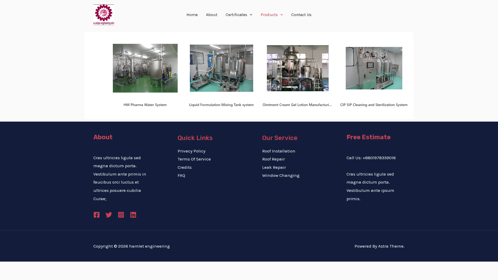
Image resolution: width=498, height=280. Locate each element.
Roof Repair (273, 159)
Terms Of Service (194, 159)
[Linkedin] (133, 215)
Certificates (236, 14)
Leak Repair (274, 167)
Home (192, 14)
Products (269, 14)
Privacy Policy (191, 150)
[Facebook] (96, 215)
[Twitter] (109, 215)
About (211, 14)
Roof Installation (278, 150)
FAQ (181, 175)
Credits (185, 167)
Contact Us (301, 14)
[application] (249, 15)
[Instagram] (121, 215)
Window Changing (281, 175)
